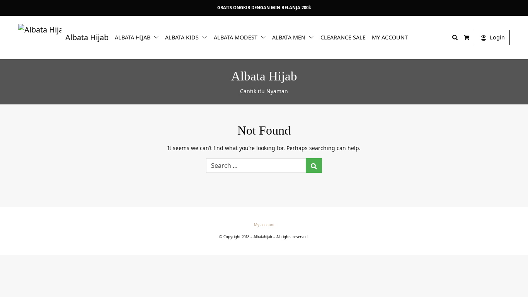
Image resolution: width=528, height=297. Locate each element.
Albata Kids (182, 37)
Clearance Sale (343, 37)
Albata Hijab (132, 37)
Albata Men (288, 37)
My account (390, 37)
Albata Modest (235, 37)
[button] (157, 36)
